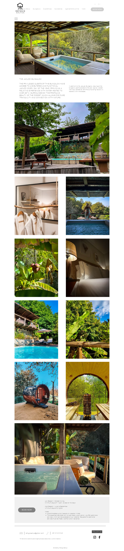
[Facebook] (99, 537)
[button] (97, 531)
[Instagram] (95, 537)
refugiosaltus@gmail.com (35, 533)
